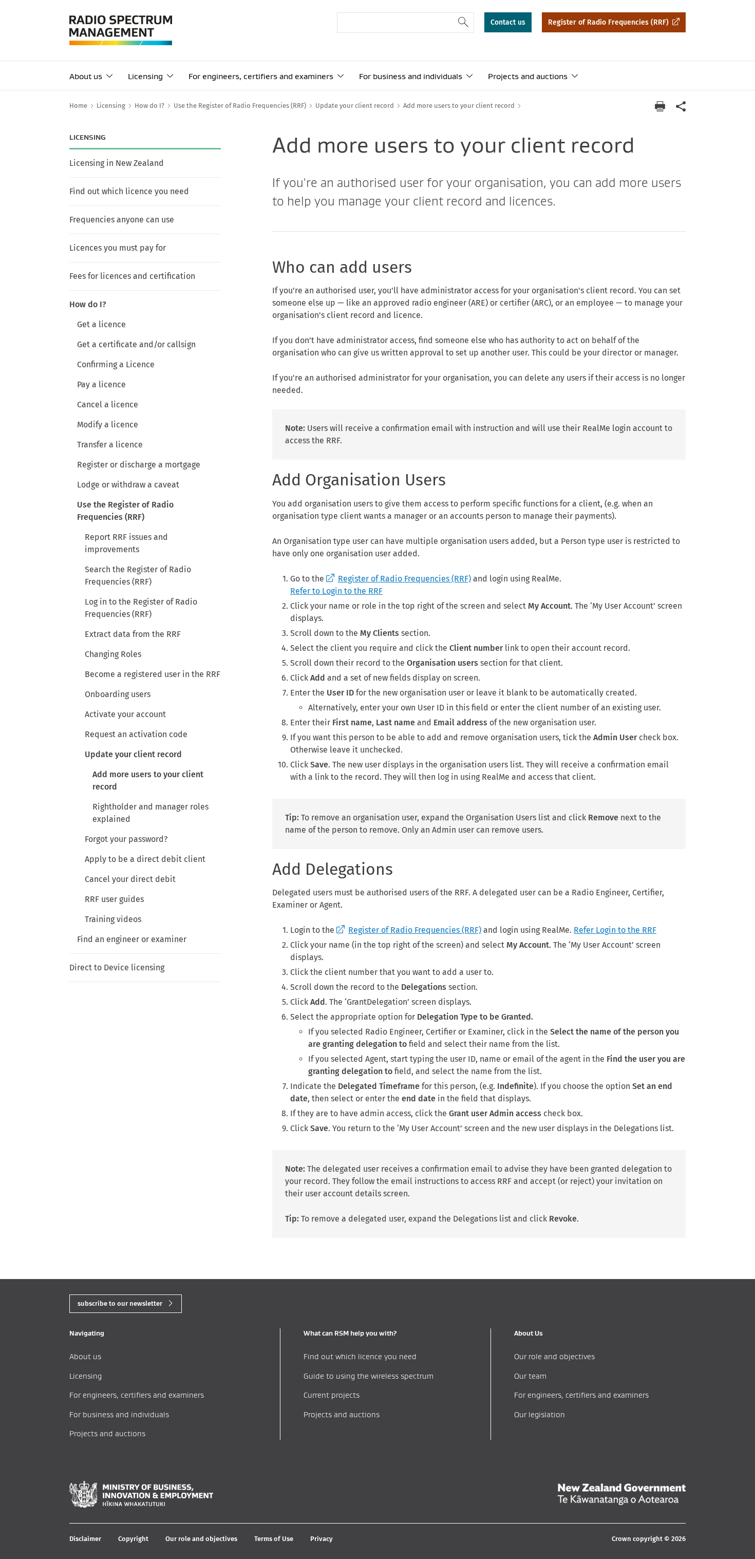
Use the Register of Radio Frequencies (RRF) (125, 511)
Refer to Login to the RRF (336, 591)
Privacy (321, 1539)
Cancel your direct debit (130, 879)
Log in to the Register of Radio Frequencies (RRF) (141, 608)
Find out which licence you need (129, 191)
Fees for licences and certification (132, 276)
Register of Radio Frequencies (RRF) (608, 22)
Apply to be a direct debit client (145, 859)
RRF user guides (114, 899)
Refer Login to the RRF (615, 930)
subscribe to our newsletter (120, 1303)
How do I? (87, 304)
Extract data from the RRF (133, 634)
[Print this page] (660, 106)
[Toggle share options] (680, 106)
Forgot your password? (126, 839)
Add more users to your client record (147, 780)
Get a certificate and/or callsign (136, 344)
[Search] (463, 22)
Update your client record (133, 754)
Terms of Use (273, 1539)
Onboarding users (117, 694)
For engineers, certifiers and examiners (260, 76)
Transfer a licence (110, 444)
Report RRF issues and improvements (126, 543)
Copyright (133, 1539)
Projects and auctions (528, 76)
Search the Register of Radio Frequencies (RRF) (138, 576)
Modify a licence (107, 424)
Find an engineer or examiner (131, 939)
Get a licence (101, 324)
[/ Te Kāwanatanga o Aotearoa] (621, 1494)
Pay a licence (101, 384)
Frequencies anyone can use (121, 219)
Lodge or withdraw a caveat (128, 485)
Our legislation (539, 1414)
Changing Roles (113, 654)
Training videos (113, 919)
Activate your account (125, 714)
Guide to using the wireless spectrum (368, 1376)
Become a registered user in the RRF (152, 674)
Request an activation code (136, 734)
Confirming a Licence (116, 364)
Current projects (332, 1395)
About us (85, 76)
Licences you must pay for (117, 248)
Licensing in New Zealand (116, 163)
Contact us (507, 22)
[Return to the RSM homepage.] (120, 30)
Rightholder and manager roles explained (150, 813)
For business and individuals (410, 76)
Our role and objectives (554, 1356)
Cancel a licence (107, 404)
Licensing (145, 76)
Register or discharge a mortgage (138, 464)
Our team (530, 1376)
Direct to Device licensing (116, 967)
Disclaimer (85, 1539)
